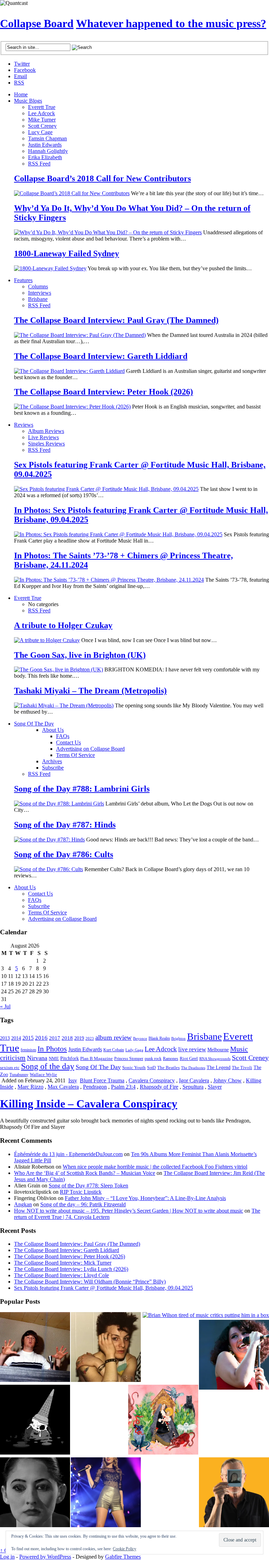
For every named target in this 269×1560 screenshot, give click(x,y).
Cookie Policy (124, 1548)
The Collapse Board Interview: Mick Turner (62, 1263)
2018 (67, 1038)
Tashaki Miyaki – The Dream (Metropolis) (90, 690)
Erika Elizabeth (45, 157)
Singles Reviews (46, 444)
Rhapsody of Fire (159, 1087)
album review (113, 1037)
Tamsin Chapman (47, 138)
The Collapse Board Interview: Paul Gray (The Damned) (116, 320)
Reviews (23, 425)
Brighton (178, 1038)
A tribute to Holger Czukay (63, 625)
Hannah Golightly (48, 151)
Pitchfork (69, 1058)
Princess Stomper (128, 1059)
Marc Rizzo (30, 1087)
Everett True (41, 107)
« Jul (5, 1006)
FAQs (62, 736)
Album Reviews (46, 431)
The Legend (218, 1067)
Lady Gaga (134, 1050)
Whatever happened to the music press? (171, 23)
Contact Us (68, 742)
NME (54, 1058)
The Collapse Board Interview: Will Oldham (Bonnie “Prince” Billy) (90, 1282)
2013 (5, 1038)
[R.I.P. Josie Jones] (35, 1493)
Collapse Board (37, 23)
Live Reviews (43, 437)
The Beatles (168, 1067)
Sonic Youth (134, 1067)
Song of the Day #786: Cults (63, 854)
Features (23, 280)
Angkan (23, 1204)
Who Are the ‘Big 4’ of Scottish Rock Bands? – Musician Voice (84, 1173)
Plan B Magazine (96, 1058)
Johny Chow (227, 1080)
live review (192, 1049)
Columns (38, 286)
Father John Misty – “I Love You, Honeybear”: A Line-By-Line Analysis (145, 1198)
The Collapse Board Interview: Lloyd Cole (61, 1275)
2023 (89, 1038)
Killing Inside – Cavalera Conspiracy (88, 1103)
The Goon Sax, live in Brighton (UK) (80, 655)
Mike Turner (42, 120)
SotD (151, 1067)
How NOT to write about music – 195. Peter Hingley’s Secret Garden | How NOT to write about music (128, 1211)
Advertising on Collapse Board (90, 749)
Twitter (22, 64)
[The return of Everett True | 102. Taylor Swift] (106, 1493)
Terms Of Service (75, 755)
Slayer (215, 1087)
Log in (7, 1557)
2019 (79, 1038)
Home (21, 94)
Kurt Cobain (113, 1049)
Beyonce (140, 1038)
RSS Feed (39, 164)
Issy (72, 1080)
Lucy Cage (40, 132)
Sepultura (193, 1087)
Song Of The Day (34, 724)
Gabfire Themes (123, 1557)
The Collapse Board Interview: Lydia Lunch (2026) (71, 1269)
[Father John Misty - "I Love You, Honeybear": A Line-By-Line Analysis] (163, 1420)
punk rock (153, 1058)
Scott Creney (42, 126)
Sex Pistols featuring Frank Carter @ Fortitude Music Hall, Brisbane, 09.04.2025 (103, 1288)
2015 (28, 1038)
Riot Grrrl (189, 1058)
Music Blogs (28, 101)
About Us (53, 730)
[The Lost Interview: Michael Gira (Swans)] (234, 1493)
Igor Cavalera (194, 1080)
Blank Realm (159, 1038)
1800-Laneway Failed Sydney (66, 253)
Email (20, 76)
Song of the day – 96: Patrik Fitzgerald (83, 1204)
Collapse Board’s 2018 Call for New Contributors (102, 178)
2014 (16, 1038)
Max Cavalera (63, 1087)
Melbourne (218, 1049)
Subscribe (53, 768)
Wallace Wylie (43, 1074)
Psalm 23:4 (123, 1087)
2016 (41, 1037)
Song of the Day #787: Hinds (65, 824)
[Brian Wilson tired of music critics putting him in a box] (206, 1315)
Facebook (25, 70)
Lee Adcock (41, 113)
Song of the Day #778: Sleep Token (88, 1186)
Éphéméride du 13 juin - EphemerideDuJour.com (68, 1154)
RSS (19, 83)
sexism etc (10, 1067)
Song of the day (47, 1066)
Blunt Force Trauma (102, 1080)
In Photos (52, 1048)
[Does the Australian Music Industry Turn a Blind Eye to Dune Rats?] (35, 1420)
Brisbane (38, 299)
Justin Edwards (45, 145)
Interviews (39, 293)
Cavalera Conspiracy (152, 1080)
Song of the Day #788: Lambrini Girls (82, 788)
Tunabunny (18, 1074)
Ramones (170, 1058)
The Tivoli (242, 1067)
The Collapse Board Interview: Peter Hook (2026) (103, 391)
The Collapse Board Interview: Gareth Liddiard (100, 356)
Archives (52, 761)
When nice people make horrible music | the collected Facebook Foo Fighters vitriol (155, 1167)
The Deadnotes (193, 1068)
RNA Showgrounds (214, 1059)
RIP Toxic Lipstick (81, 1192)
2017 (54, 1038)
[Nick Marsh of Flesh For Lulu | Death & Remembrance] (106, 1347)
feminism (28, 1049)
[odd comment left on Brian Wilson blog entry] (35, 1347)
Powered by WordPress (45, 1557)
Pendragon (95, 1087)
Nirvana (37, 1057)
